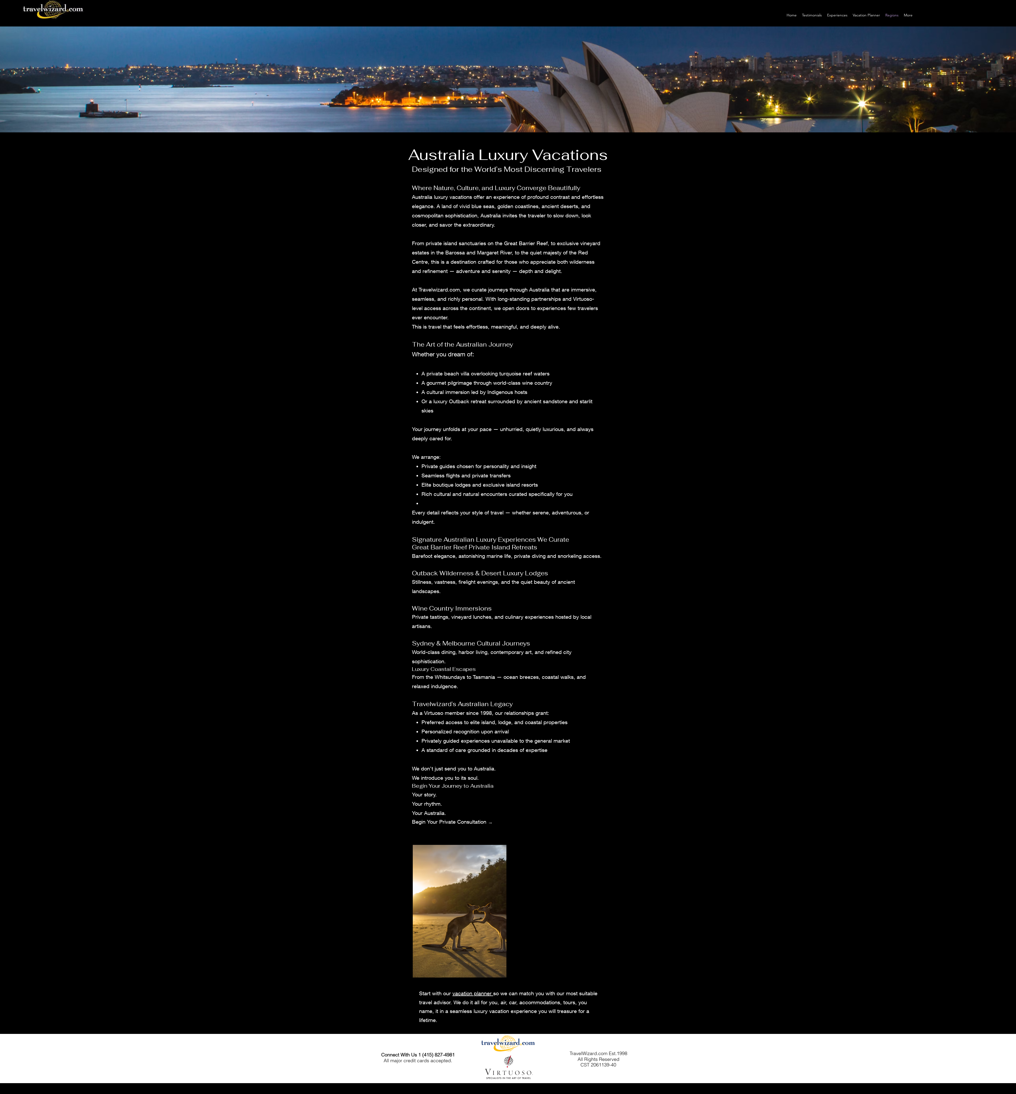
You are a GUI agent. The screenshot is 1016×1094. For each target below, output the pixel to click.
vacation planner (472, 993)
